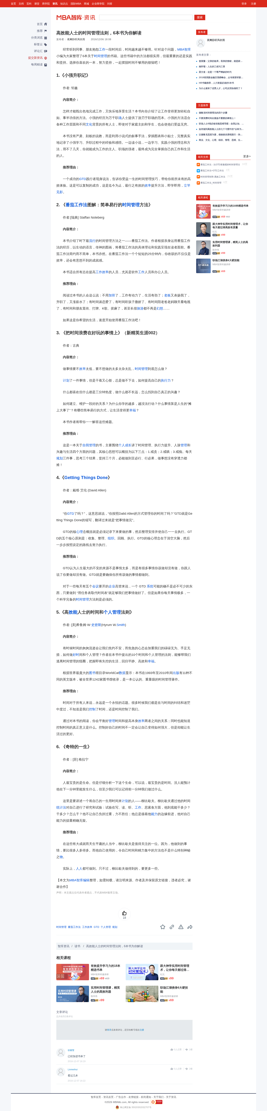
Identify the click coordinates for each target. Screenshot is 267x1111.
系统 (150, 586)
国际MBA (76, 3)
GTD (82, 179)
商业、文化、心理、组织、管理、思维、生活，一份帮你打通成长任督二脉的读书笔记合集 (221, 140)
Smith (121, 625)
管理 (184, 445)
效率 (148, 185)
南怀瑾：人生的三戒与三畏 (212, 66)
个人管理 (112, 612)
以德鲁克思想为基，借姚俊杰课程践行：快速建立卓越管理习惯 (221, 134)
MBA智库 (184, 49)
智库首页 (96, 1097)
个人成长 (125, 445)
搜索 (200, 17)
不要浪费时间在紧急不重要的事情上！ (217, 118)
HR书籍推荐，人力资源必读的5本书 (216, 83)
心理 (79, 532)
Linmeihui (73, 1069)
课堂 (36, 3)
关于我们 (158, 1097)
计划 (66, 380)
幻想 (160, 308)
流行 (92, 241)
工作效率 (102, 272)
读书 (77, 946)
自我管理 (89, 445)
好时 (76, 655)
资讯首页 (108, 1097)
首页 (13, 3)
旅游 (140, 308)
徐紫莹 (71, 1050)
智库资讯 (63, 946)
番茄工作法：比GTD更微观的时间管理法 (221, 164)
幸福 (132, 410)
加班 (112, 295)
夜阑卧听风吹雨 (76, 39)
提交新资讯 (35, 57)
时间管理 (100, 56)
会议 (95, 586)
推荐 (40, 30)
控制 (92, 709)
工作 (102, 49)
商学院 (46, 3)
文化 (89, 124)
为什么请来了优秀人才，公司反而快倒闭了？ (220, 88)
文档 (21, 3)
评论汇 (38, 51)
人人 (79, 868)
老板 (167, 295)
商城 (86, 3)
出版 (176, 673)
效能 (73, 612)
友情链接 (133, 1097)
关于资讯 (171, 1097)
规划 (59, 458)
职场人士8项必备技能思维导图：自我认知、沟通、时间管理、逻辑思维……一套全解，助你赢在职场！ (221, 123)
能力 (154, 814)
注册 (253, 3)
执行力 (166, 380)
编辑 (86, 880)
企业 (112, 586)
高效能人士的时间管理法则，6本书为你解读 (114, 946)
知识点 (64, 3)
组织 (111, 538)
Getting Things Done (86, 477)
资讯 (55, 3)
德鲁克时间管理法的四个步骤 (213, 112)
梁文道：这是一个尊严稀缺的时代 (215, 72)
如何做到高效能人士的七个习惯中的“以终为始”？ (221, 129)
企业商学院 (98, 3)
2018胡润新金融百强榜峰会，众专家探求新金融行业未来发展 (221, 77)
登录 (244, 3)
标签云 (38, 44)
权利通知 (146, 1097)
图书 (92, 673)
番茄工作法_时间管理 (212, 182)
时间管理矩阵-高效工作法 (213, 176)
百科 (29, 3)
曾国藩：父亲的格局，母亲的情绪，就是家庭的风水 (221, 61)
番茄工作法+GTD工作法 (213, 170)
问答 (109, 3)
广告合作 (121, 1097)
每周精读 (37, 64)
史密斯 (96, 625)
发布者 (202, 32)
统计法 (61, 807)
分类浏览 (37, 37)
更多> (247, 156)
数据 (122, 673)
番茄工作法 (76, 204)
